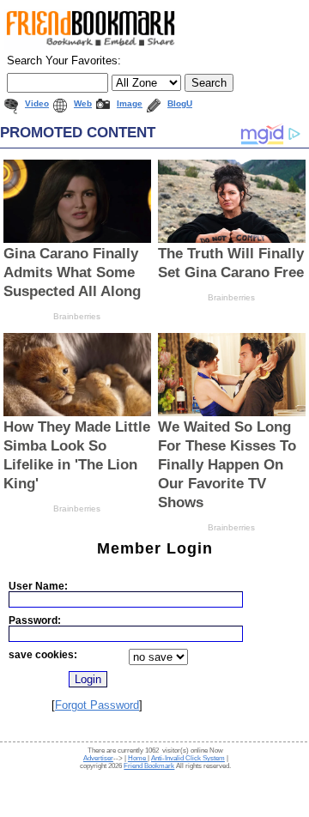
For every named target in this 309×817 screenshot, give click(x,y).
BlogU (179, 103)
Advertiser (98, 758)
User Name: (38, 585)
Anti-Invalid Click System (188, 758)
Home (138, 758)
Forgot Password (97, 705)
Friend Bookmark (149, 766)
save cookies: (43, 654)
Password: (35, 620)
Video (37, 103)
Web (83, 103)
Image (129, 103)
